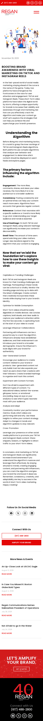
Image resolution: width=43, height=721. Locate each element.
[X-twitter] (36, 3)
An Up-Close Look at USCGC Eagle (19, 566)
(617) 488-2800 (21, 709)
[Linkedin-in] (40, 3)
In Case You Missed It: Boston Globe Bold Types (17, 586)
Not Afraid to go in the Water (17, 625)
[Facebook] (28, 3)
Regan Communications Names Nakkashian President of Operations (20, 606)
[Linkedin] (32, 513)
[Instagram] (32, 3)
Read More (7, 574)
